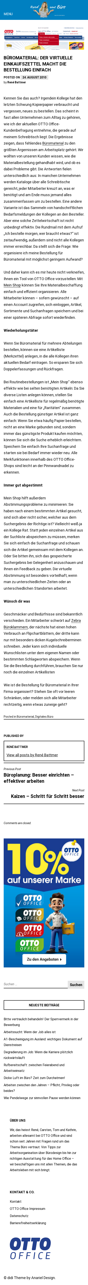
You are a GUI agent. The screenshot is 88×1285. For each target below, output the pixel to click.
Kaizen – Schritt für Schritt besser (47, 794)
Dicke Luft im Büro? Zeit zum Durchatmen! (34, 1078)
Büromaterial (53, 143)
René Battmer (16, 82)
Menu (8, 14)
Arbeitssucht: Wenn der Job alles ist (30, 1032)
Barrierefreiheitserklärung (28, 1223)
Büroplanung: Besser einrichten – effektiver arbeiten (39, 775)
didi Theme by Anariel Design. (31, 1278)
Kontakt (15, 1202)
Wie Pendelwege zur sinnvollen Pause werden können (42, 1098)
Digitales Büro (44, 716)
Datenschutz (19, 1216)
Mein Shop (12, 285)
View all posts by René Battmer (32, 755)
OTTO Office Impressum (27, 1209)
